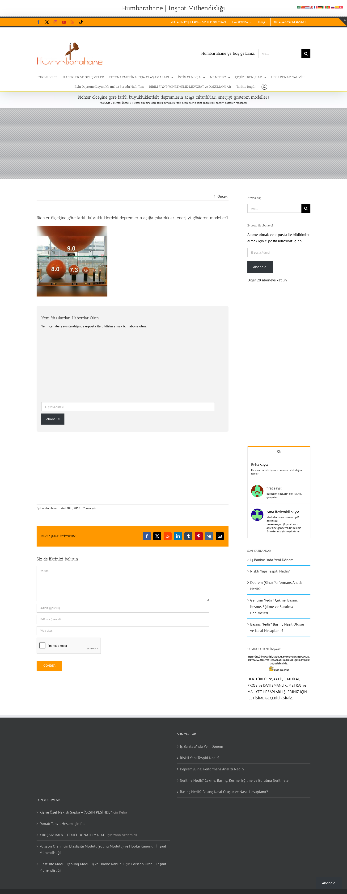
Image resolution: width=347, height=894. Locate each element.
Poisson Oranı (50, 846)
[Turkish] (341, 6)
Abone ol (260, 266)
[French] (316, 6)
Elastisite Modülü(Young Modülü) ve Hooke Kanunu (81, 863)
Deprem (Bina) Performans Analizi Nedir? (212, 769)
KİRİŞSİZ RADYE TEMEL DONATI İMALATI (72, 834)
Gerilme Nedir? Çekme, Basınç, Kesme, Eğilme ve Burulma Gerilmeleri (274, 606)
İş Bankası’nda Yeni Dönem (271, 559)
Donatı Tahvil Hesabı (56, 823)
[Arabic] (299, 6)
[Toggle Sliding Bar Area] (343, 22)
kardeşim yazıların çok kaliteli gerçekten (284, 495)
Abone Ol (53, 419)
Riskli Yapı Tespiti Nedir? (270, 571)
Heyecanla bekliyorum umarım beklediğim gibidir (276, 471)
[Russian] (333, 6)
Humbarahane (48, 508)
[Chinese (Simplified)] (303, 6)
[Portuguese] (328, 6)
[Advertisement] (173, 144)
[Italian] (324, 6)
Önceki (223, 196)
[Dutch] (307, 6)
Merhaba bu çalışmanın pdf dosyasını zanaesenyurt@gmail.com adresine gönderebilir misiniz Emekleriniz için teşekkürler (284, 524)
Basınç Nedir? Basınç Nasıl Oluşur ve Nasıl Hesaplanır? (224, 791)
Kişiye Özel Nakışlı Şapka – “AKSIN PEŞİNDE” (75, 812)
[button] (264, 86)
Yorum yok (89, 508)
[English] (311, 6)
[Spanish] (337, 6)
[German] (320, 6)
